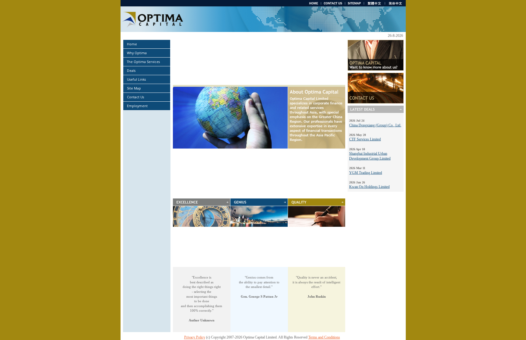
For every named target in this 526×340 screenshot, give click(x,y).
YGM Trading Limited (365, 169)
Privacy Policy (194, 337)
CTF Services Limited (365, 135)
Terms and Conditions (324, 337)
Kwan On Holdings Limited (369, 183)
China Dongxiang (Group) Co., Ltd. (375, 121)
